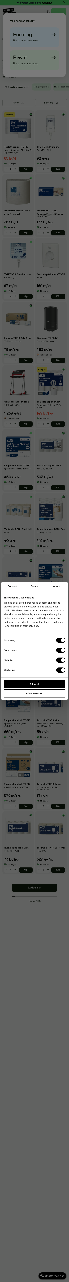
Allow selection (34, 693)
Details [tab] (35, 586)
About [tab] (56, 586)
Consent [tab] (12, 586)
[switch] (60, 650)
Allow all (34, 684)
